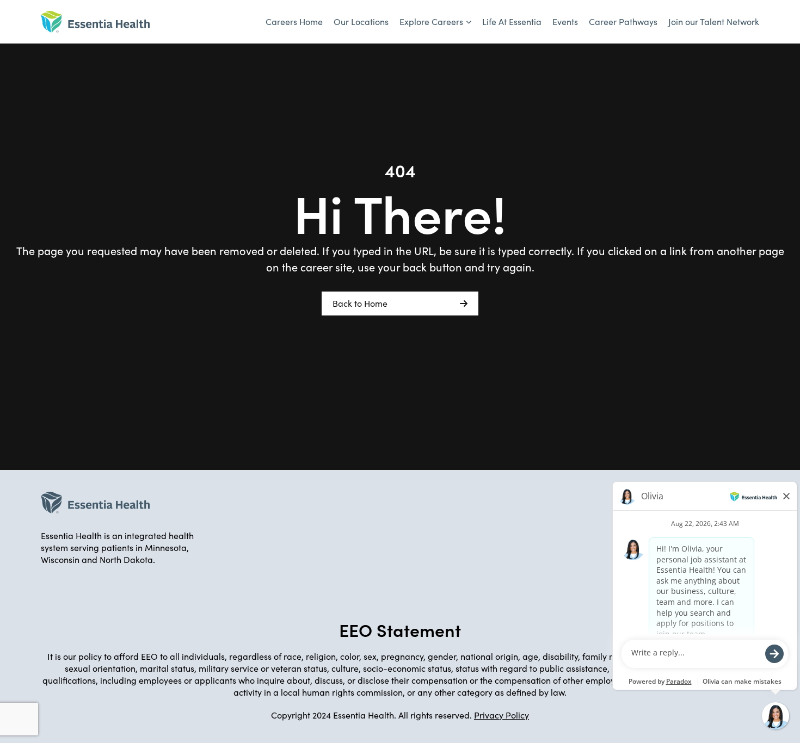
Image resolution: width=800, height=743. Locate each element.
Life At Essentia (511, 21)
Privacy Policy (501, 715)
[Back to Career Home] (95, 22)
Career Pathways (623, 21)
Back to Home (360, 303)
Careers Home (294, 21)
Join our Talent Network (713, 21)
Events (565, 21)
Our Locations (361, 21)
